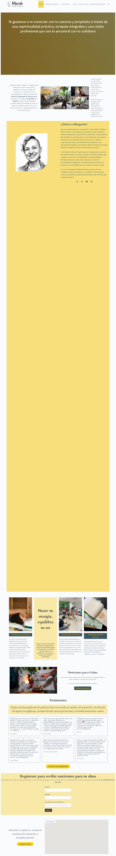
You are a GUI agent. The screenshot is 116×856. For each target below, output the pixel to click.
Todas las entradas (83, 688)
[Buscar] (108, 4)
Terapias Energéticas (52, 4)
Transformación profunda (20, 635)
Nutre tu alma (84, 4)
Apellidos (47, 795)
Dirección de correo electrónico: (54, 802)
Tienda (75, 4)
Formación (65, 4)
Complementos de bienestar (70, 635)
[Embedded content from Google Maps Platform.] (76, 837)
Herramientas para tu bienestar (95, 636)
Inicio (41, 4)
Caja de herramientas (98, 4)
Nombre (47, 787)
